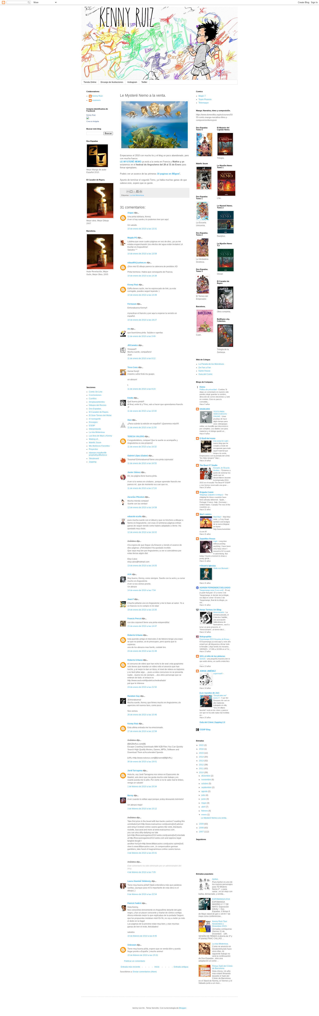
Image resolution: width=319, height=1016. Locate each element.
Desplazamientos (97, 402)
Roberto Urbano (135, 635)
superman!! (218, 674)
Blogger (182, 1008)
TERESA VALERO (135, 436)
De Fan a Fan (205, 367)
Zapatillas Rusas (207, 539)
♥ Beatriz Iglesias (208, 566)
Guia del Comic (206, 374)
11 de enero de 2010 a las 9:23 (141, 389)
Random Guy (133, 696)
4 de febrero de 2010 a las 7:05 (141, 872)
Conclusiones (95, 395)
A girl (215, 541)
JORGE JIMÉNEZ (208, 671)
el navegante (95, 419)
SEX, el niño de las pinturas (212, 656)
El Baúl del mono (207, 438)
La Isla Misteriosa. (220, 944)
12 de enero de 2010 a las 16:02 (142, 532)
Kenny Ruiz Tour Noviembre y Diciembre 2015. (219, 923)
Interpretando (95, 429)
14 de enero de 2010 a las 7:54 (141, 590)
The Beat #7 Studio (208, 465)
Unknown (131, 945)
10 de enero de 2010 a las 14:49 (142, 295)
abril (203, 807)
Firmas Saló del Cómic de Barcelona (222, 967)
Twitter (144, 82)
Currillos (93, 398)
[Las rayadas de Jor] (209, 693)
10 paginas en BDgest (168, 173)
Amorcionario (218, 612)
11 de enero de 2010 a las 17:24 (142, 488)
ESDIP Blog (205, 729)
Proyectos (93, 449)
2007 (201, 832)
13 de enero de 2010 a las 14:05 (142, 565)
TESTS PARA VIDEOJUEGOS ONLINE (220, 414)
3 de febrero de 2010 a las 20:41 (142, 853)
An (128, 329)
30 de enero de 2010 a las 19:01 (142, 762)
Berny (130, 795)
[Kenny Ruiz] (87, 118)
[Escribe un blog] (131, 191)
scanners (96, 100)
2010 (201, 772)
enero (204, 814)
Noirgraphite (205, 636)
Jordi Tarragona (134, 770)
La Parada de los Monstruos (211, 364)
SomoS (203, 659)
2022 (201, 745)
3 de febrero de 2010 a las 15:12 (142, 808)
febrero (204, 811)
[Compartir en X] (134, 191)
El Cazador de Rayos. (99, 412)
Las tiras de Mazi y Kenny (100, 436)
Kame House (204, 371)
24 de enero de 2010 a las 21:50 (142, 687)
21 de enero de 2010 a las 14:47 (142, 626)
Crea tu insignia (92, 121)
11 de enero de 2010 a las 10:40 (142, 411)
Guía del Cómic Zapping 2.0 (212, 722)
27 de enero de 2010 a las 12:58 (142, 731)
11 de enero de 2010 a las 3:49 (141, 336)
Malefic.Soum (95, 442)
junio (203, 799)
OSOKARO (205, 409)
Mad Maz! (217, 517)
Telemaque (204, 103)
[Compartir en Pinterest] (140, 191)
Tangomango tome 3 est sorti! (212, 590)
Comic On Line (95, 392)
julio (203, 795)
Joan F (130, 599)
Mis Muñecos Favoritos (99, 446)
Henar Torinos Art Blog (210, 610)
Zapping (92, 462)
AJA (129, 574)
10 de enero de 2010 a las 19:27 (142, 320)
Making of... (94, 439)
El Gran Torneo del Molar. (100, 415)
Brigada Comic (207, 492)
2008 (201, 828)
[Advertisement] (96, 331)
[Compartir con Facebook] (137, 191)
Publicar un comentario (134, 961)
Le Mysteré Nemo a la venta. (214, 818)
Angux (130, 213)
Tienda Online (90, 82)
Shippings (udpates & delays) (212, 495)
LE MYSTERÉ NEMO (130, 161)
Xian (129, 420)
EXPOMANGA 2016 (221, 899)
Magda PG (132, 238)
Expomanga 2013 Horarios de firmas (215, 639)
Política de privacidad (208, 389)
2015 (201, 753)
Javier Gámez (134, 472)
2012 (201, 764)
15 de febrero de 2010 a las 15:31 (142, 955)
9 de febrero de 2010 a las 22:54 (142, 894)
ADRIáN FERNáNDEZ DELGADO (215, 588)
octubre (205, 783)
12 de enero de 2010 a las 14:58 (142, 507)
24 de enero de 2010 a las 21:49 (142, 651)
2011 (201, 768)
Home (202, 387)
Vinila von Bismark (221, 568)
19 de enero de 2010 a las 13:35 (142, 610)
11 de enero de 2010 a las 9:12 (141, 358)
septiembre (206, 787)
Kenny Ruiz (132, 285)
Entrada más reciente (130, 967)
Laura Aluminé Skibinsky (139, 881)
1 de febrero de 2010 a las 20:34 (142, 786)
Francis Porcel (134, 618)
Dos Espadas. (95, 409)
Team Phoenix (205, 99)
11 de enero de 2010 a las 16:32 (142, 447)
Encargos (93, 422)
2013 (201, 761)
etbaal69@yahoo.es (136, 262)
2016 (201, 749)
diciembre (206, 776)
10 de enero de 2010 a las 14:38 (142, 276)
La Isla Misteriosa (137, 195)
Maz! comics (206, 514)
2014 (201, 757)
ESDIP (92, 425)
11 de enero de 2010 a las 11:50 (142, 427)
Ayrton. (215, 879)
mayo (204, 803)
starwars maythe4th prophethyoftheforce (98, 454)
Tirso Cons (132, 367)
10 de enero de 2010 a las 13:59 (142, 254)
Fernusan (131, 304)
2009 (201, 824)
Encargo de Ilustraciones (112, 82)
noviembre (206, 779)
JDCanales (132, 345)
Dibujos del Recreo (97, 405)
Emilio (130, 398)
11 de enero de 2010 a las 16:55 (142, 463)
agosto (204, 791)
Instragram (132, 82)
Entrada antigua (181, 967)
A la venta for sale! (221, 441)
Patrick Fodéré (134, 903)
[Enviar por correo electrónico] (128, 191)
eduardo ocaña (134, 516)
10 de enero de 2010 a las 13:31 (142, 229)
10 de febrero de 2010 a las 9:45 (142, 936)
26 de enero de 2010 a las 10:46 (142, 715)
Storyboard (94, 458)
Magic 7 (202, 96)
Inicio (157, 967)
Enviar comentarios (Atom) (145, 972)
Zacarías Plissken (135, 497)
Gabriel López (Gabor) (137, 456)
